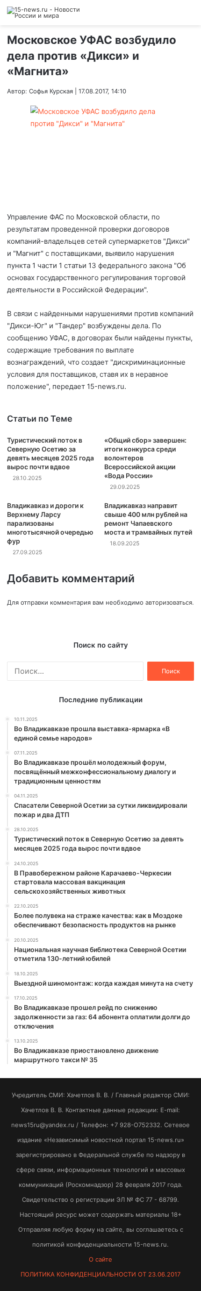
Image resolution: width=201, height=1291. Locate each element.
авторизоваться (168, 602)
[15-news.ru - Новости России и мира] (44, 13)
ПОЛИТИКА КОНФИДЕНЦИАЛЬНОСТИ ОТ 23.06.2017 (100, 1274)
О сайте (100, 1259)
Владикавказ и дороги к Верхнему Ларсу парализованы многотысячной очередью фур (50, 523)
